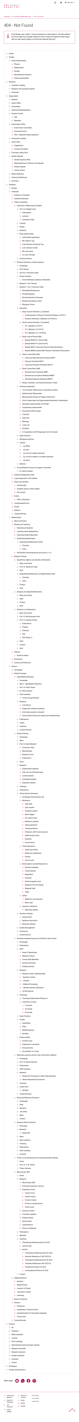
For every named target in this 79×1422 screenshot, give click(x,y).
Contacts (23, 1154)
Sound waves (30, 842)
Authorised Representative (21, 110)
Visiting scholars (28, 966)
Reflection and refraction (34, 899)
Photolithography (28, 294)
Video (27, 892)
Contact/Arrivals (25, 730)
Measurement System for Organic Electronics (38, 397)
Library (22, 1400)
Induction (28, 878)
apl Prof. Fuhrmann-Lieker (29, 273)
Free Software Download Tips (33, 244)
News (22, 740)
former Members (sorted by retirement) (36, 280)
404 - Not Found (38, 16)
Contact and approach (10, 1396)
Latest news (24, 1087)
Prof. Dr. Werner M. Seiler (29, 567)
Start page (23, 1126)
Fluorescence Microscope (31, 411)
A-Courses (28, 1009)
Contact (22, 443)
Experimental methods (30, 769)
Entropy (27, 857)
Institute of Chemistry (22, 195)
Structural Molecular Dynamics (28, 1098)
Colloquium (24, 931)
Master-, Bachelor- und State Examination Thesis (39, 383)
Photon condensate (29, 1228)
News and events (26, 595)
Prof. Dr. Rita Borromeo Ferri (30, 616)
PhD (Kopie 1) (27, 637)
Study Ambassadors (19, 61)
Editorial (23, 464)
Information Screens (19, 138)
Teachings (23, 995)
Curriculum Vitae (28, 220)
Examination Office (18, 124)
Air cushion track (31, 818)
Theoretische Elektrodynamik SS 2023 (38, 1260)
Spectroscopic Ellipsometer (32, 393)
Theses (22, 1020)
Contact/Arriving (25, 259)
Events (16, 496)
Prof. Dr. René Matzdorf (28, 744)
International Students (25, 528)
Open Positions (25, 436)
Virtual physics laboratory (29, 793)
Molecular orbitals (31, 910)
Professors (21, 1306)
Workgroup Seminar (27, 439)
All (12, 1327)
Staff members (25, 694)
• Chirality (25, 981)
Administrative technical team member (26, 1345)
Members (17, 121)
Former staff (21, 1317)
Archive (25, 1249)
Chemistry (15, 192)
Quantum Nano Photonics (26, 1122)
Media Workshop (18, 174)
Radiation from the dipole (34, 885)
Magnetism (29, 874)
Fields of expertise (20, 202)
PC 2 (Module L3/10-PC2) (34, 329)
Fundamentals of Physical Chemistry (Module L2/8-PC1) (45, 315)
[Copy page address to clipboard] (34, 1382)
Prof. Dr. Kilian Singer (27, 687)
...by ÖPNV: (26, 446)
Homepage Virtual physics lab (33, 797)
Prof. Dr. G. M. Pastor (27, 1165)
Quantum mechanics (29, 906)
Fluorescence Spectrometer (32, 407)
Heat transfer (27, 1221)
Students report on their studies (28, 489)
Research (12, 82)
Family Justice (19, 170)
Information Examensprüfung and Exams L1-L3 (34, 553)
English (71, 2)
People (22, 227)
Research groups (20, 673)
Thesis (22, 723)
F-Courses (28, 1005)
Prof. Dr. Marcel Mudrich (28, 1062)
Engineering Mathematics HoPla (31, 542)
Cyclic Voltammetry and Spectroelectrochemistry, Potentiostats (45, 400)
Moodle (23, 1403)
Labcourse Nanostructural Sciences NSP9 (40, 358)
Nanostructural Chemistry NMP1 (36, 372)
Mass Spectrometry (27, 234)
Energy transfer (27, 1218)
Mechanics (26, 800)
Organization (13, 96)
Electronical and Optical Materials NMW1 (40, 376)
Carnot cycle (29, 860)
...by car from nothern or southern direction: (37, 457)
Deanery (14, 100)
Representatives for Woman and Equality (29, 163)
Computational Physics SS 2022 (36, 1270)
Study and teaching (21, 482)
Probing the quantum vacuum (33, 1186)
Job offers (23, 1112)
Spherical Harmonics (29, 920)
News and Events (20, 521)
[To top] (72, 1410)
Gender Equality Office (22, 160)
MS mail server (27, 251)
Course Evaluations (21, 149)
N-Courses (28, 1012)
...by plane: (26, 460)
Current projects (28, 776)
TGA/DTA (25, 414)
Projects (25, 627)
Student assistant (18, 1356)
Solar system (29, 807)
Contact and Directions (22, 663)
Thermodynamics (28, 846)
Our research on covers (30, 1051)
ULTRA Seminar (28, 991)
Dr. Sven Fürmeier (28, 255)
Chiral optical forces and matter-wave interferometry (41, 716)
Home (22, 1161)
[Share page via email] (17, 1382)
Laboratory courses (29, 1002)
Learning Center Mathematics (27, 531)
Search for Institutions (10, 1401)
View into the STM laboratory (32, 772)
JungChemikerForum (21, 503)
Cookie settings (9, 1410)
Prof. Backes (24, 269)
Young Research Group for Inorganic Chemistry (34, 468)
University (7, 16)
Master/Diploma (28, 1030)
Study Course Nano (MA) (31, 369)
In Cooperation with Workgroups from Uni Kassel (39, 432)
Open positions (25, 1140)
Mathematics (19, 68)
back (21, 588)
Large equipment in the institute (25, 478)
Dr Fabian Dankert (26, 471)
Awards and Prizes (29, 963)
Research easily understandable (33, 974)
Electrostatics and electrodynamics (35, 864)
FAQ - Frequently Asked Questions (26, 135)
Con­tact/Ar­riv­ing (20, 514)
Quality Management (27, 928)
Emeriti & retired (22, 655)
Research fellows (28, 956)
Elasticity (28, 839)
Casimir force (30, 1193)
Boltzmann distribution (33, 853)
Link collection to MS (29, 248)
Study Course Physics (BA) (32, 337)
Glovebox (25, 428)
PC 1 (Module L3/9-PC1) (34, 326)
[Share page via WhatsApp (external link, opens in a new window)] (23, 1382)
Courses (22, 223)
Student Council (17, 114)
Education (23, 308)
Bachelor (25, 1034)
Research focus (27, 754)
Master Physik (22, 1285)
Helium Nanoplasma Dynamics (33, 1080)
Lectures (25, 216)
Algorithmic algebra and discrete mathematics (33, 560)
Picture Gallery (25, 1037)
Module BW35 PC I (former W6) (36, 340)
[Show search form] (55, 3)
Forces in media (30, 1200)
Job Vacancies (10, 1406)
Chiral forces (29, 1207)
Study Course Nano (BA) (31, 354)
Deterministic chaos (32, 835)
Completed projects (29, 779)
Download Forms (20, 131)
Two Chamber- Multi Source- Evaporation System (40, 390)
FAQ (15, 117)
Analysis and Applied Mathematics (29, 592)
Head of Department (29, 952)
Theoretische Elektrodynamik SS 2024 (38, 1253)
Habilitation (26, 1023)
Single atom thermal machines (33, 709)
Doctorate (15, 92)
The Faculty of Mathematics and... (22, 16)
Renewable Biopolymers (31, 290)
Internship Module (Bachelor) (27, 535)
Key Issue (15, 181)
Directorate (18, 659)
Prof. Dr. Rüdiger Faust (28, 209)
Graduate (15, 1359)
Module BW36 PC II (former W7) (36, 344)
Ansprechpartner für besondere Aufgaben (32, 1313)
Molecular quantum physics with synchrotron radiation (36, 1055)
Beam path (29, 903)
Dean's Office (16, 103)
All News (25, 1090)
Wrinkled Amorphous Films (32, 301)
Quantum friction (28, 1211)
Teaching (25, 545)
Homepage (23, 266)
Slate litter (28, 804)
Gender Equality (17, 156)
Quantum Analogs (26, 913)
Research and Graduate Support (23, 89)
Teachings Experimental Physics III (34, 998)
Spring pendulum (31, 825)
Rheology (25, 421)
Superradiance (27, 1225)
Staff (21, 570)
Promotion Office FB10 (20, 153)
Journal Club (26, 1246)
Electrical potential (31, 867)
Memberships (27, 751)
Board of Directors (20, 1299)
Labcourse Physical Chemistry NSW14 (39, 365)
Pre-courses (21, 492)
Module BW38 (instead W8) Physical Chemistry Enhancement (47, 351)
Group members (25, 276)
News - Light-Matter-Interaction (31, 684)
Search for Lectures (24, 1396)
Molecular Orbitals (28, 924)
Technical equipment (27, 386)
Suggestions (18, 145)
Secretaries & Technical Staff (27, 1310)
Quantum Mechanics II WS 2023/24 (38, 1256)
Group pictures (27, 1048)
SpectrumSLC (27, 917)
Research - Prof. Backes (28, 283)
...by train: (25, 450)
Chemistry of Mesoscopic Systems (29, 206)
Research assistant (18, 1352)
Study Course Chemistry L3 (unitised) (35, 322)
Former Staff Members (30, 959)
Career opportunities (21, 78)
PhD (23, 634)
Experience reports (28, 783)
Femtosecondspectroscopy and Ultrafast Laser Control (36, 938)
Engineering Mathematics (26, 538)
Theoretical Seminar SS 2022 (35, 1267)
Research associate (19, 1348)
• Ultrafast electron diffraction (33, 988)
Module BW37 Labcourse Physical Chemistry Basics (44, 347)
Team (24, 549)
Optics (24, 896)
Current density (30, 871)
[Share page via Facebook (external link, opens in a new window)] (28, 1382)
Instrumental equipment (31, 237)
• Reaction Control (28, 977)
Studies (11, 57)
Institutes (12, 185)
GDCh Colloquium (23, 500)
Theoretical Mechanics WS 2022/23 (38, 1263)
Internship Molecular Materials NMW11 (39, 379)
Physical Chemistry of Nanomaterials (30, 262)
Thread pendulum (31, 828)
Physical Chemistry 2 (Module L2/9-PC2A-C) (41, 319)
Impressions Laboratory (30, 1044)
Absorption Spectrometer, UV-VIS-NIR (35, 404)
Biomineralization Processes (32, 297)
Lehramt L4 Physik (23, 1288)
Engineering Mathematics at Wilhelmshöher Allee (37, 574)
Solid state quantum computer (33, 712)
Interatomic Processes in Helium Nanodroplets (39, 1076)
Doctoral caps (27, 1041)
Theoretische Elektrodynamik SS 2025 (36, 1242)
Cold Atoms (26, 705)
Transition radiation (29, 1214)
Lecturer (14, 1338)
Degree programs (20, 1278)
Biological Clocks (28, 304)
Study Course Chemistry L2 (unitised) (35, 312)
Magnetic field (30, 888)
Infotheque (13, 1366)
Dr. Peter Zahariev (26, 691)
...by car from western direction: (33, 453)
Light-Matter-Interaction (25, 677)
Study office (16, 142)
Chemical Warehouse (19, 177)
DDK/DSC (25, 418)
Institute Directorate (21, 199)
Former (14, 1363)
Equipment (26, 1133)
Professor (15, 1331)
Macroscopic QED (23, 1172)
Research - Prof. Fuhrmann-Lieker (32, 287)
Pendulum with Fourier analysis (36, 832)
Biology (17, 71)
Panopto (23, 1406)
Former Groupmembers (30, 698)
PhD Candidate (17, 1341)
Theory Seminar (25, 1168)
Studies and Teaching (22, 524)
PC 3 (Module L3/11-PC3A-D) (35, 333)
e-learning (20, 1295)
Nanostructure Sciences (22, 75)
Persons (17, 652)
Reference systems (32, 821)
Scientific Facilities (18, 85)
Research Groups (20, 556)
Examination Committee (23, 128)
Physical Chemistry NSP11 (34, 361)
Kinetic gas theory (31, 850)
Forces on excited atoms (34, 1203)
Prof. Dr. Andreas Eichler (28, 620)
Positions (25, 630)
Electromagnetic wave (33, 881)
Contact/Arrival (25, 935)
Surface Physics (23, 733)
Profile (11, 54)
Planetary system (31, 811)
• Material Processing (30, 984)
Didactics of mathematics (26, 609)
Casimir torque (30, 1196)
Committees (16, 107)
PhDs (24, 1027)
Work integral (29, 814)
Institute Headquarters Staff (24, 475)
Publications (26, 213)
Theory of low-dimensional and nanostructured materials (37, 1158)
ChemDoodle (21, 485)
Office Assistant (17, 1334)
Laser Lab (25, 425)
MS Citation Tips (28, 241)
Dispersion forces (28, 1189)
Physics (17, 64)
